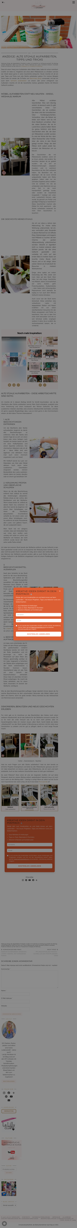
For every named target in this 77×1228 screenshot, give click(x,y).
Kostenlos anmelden (38, 634)
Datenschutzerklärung (38, 627)
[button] (4, 1223)
